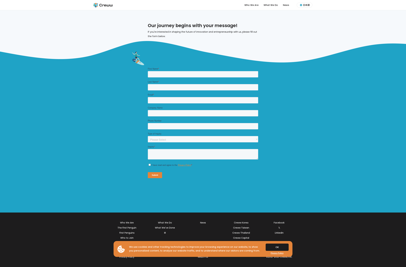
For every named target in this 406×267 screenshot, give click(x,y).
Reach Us (203, 257)
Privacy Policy (126, 257)
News (286, 5)
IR (165, 232)
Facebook (279, 222)
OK (277, 247)
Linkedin (279, 232)
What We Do (271, 5)
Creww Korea (241, 222)
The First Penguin (127, 227)
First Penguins (126, 232)
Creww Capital (241, 237)
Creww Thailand (241, 232)
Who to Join (127, 237)
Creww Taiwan (241, 227)
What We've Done (165, 227)
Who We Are (251, 5)
